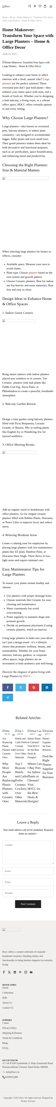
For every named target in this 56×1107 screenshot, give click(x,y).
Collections (7, 992)
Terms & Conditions (12, 1038)
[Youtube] (31, 972)
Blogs (12, 17)
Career (5, 1023)
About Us (7, 1002)
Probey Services (28, 1101)
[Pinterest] (20, 972)
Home (5, 17)
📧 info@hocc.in (10, 1072)
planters (33, 272)
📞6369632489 (10, 1077)
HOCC (27, 676)
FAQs (5, 1048)
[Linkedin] (15, 972)
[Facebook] (4, 972)
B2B (4, 997)
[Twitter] (9, 972)
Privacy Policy (9, 1028)
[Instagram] (25, 972)
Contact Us (7, 1007)
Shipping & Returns (12, 1033)
